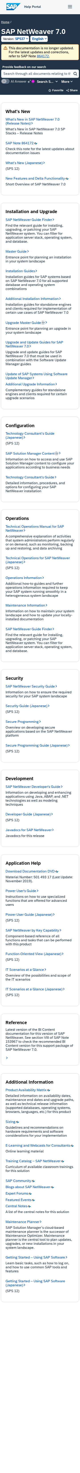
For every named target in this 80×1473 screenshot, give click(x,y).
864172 (43, 56)
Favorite (55, 90)
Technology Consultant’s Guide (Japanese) (30, 435)
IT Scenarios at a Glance (25, 969)
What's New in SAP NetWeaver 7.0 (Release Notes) (33, 121)
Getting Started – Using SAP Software (35, 1257)
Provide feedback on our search (24, 67)
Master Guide (16, 251)
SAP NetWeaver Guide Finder (29, 220)
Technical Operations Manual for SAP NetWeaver (35, 528)
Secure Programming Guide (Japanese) (37, 745)
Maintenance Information (25, 605)
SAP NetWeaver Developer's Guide (33, 787)
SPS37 (14, 39)
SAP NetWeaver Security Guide (30, 686)
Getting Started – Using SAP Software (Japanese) (35, 1283)
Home (5, 22)
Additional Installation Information (32, 299)
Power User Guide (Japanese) (29, 914)
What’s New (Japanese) (24, 163)
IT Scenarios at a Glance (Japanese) (34, 989)
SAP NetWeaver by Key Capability (32, 930)
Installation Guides (20, 271)
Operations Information (24, 578)
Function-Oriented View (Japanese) (33, 954)
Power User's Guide (21, 891)
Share (72, 90)
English (38, 39)
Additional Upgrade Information (30, 384)
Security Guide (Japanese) (26, 706)
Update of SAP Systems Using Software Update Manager (37, 376)
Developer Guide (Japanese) (28, 814)
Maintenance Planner (22, 1222)
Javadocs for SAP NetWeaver (29, 830)
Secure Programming (22, 722)
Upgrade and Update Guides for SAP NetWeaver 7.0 (34, 344)
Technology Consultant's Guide (30, 477)
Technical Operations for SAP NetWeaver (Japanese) (38, 560)
